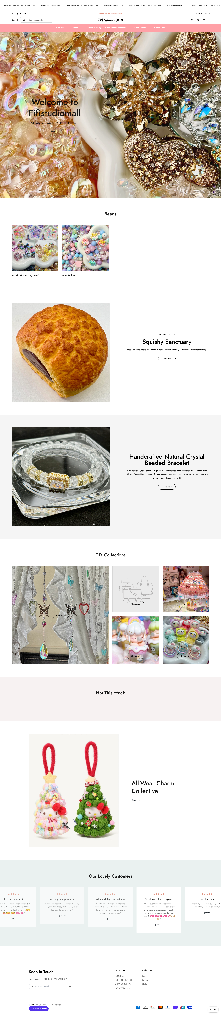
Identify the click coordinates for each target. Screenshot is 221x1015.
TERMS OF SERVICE (123, 980)
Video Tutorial (140, 27)
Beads (75, 27)
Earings (145, 980)
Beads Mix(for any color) (25, 275)
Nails (144, 984)
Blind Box (60, 27)
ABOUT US (119, 975)
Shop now (110, 182)
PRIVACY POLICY (122, 988)
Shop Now (136, 799)
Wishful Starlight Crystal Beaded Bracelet (106, 27)
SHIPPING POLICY (123, 984)
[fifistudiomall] (110, 20)
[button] (203, 20)
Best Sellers (68, 275)
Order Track (159, 27)
